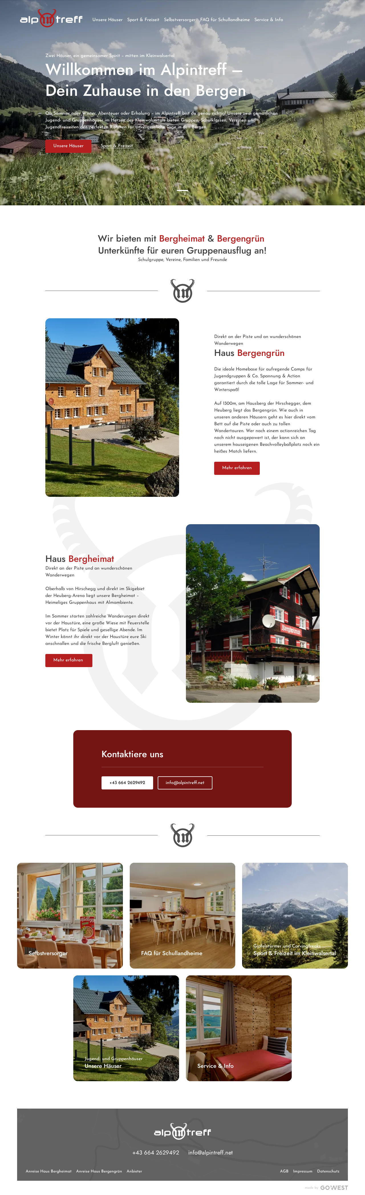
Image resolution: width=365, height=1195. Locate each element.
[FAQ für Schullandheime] (183, 916)
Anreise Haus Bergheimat (49, 1171)
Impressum (303, 1171)
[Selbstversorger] (70, 916)
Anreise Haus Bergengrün (99, 1171)
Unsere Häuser (68, 146)
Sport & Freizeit (117, 146)
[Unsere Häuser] (126, 1028)
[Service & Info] (239, 1028)
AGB (284, 1171)
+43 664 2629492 (127, 783)
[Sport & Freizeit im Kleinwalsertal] (295, 916)
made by (311, 1188)
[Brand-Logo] (51, 18)
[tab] (182, 190)
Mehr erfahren (237, 468)
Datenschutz (328, 1171)
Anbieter (134, 1171)
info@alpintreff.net (185, 783)
